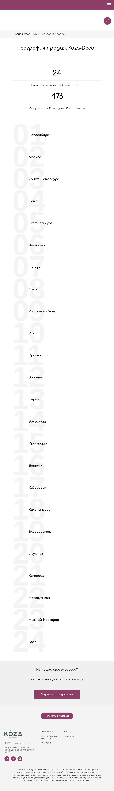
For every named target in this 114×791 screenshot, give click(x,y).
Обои (67, 731)
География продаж (53, 34)
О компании (47, 731)
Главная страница (24, 34)
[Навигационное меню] (109, 4)
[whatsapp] (20, 760)
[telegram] (13, 760)
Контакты (47, 743)
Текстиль (69, 736)
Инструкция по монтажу (49, 737)
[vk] (6, 760)
